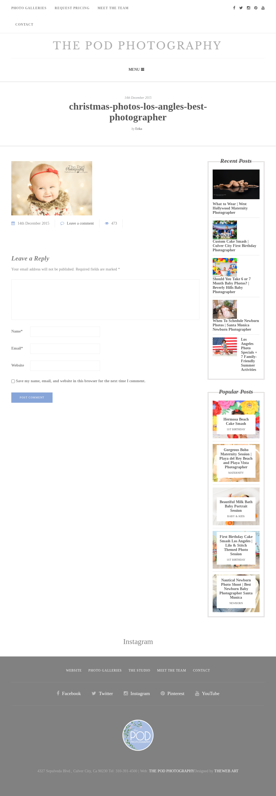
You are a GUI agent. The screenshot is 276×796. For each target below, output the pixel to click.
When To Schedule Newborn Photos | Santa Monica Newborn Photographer (236, 325)
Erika (138, 129)
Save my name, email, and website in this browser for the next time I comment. (81, 381)
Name (17, 331)
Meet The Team (113, 8)
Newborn (236, 603)
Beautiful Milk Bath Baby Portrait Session (236, 506)
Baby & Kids (236, 516)
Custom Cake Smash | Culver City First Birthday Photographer (234, 245)
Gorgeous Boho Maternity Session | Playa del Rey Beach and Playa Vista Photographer (236, 458)
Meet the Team (171, 670)
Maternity (236, 472)
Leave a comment (80, 223)
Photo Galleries (29, 8)
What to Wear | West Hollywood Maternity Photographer (230, 208)
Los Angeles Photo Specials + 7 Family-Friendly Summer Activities (249, 354)
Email (17, 348)
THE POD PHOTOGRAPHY (171, 771)
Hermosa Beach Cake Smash (236, 421)
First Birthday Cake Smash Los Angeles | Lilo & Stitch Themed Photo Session (236, 545)
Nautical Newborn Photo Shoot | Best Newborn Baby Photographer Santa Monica (236, 588)
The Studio (139, 670)
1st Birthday (236, 429)
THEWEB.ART (226, 771)
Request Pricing (72, 8)
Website (17, 365)
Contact (24, 24)
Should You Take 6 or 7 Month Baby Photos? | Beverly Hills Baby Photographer (232, 285)
